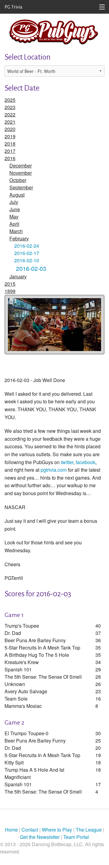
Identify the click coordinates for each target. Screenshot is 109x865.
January (18, 276)
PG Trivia (13, 6)
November (20, 172)
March (16, 231)
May (13, 216)
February (19, 238)
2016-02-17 (26, 253)
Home (11, 829)
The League (89, 829)
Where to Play (57, 829)
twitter (67, 462)
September (21, 187)
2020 (10, 129)
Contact (29, 829)
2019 (10, 136)
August (17, 194)
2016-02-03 (31, 268)
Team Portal (76, 836)
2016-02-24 (26, 245)
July (13, 201)
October (17, 180)
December (20, 165)
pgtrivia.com (54, 469)
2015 (10, 283)
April (14, 223)
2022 (10, 114)
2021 (10, 121)
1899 (10, 291)
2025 (10, 99)
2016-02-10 (26, 260)
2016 (10, 158)
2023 (10, 107)
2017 (10, 150)
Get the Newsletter (40, 836)
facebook (85, 462)
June (14, 209)
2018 (10, 143)
